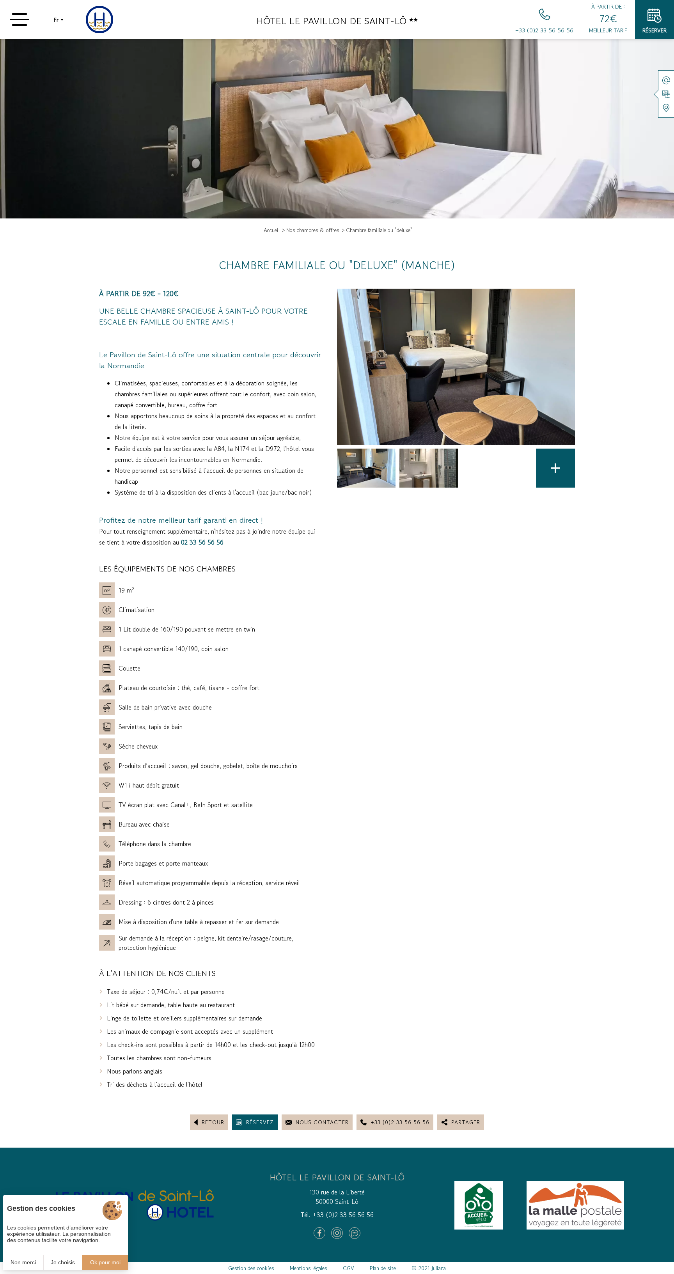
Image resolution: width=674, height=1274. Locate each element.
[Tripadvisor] (354, 1233)
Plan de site (383, 1268)
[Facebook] (319, 1233)
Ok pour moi (105, 1262)
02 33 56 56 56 (202, 542)
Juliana (438, 1268)
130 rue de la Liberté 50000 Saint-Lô (337, 1196)
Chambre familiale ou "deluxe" (379, 230)
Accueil (272, 230)
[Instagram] (337, 1233)
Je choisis (63, 1262)
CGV (348, 1268)
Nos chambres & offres (312, 230)
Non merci (23, 1262)
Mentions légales (308, 1268)
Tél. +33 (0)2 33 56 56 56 (337, 1214)
